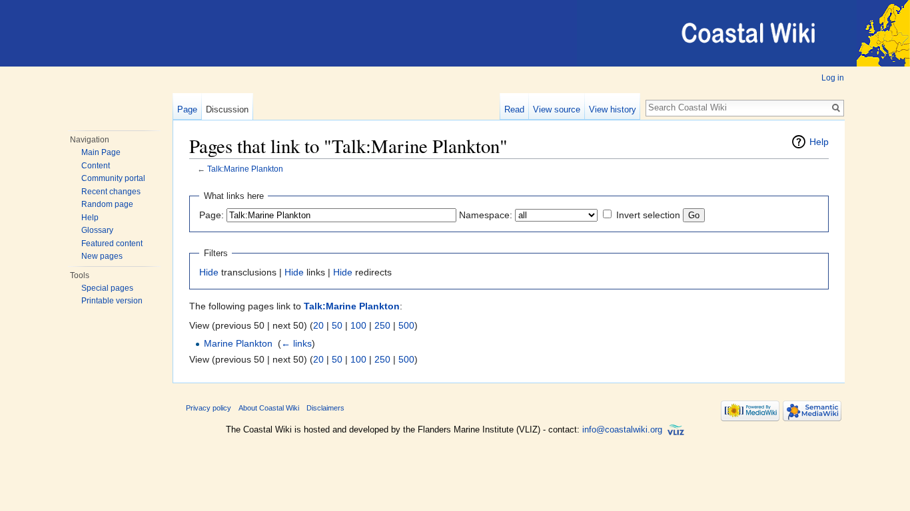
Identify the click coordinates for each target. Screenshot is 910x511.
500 (406, 325)
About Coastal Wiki (268, 408)
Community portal (113, 178)
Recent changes (111, 191)
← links (296, 343)
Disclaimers (325, 408)
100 (358, 325)
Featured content (112, 243)
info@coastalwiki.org (622, 429)
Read (514, 109)
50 (337, 325)
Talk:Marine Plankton (245, 168)
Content (95, 165)
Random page (107, 204)
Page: (211, 215)
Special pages (107, 288)
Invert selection (648, 215)
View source (556, 109)
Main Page (101, 152)
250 (382, 325)
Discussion (227, 109)
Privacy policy (208, 408)
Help (90, 217)
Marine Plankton (238, 343)
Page (187, 109)
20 (318, 325)
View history (612, 109)
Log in (832, 78)
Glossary (97, 230)
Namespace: (485, 215)
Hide (209, 272)
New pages (102, 256)
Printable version (112, 300)
